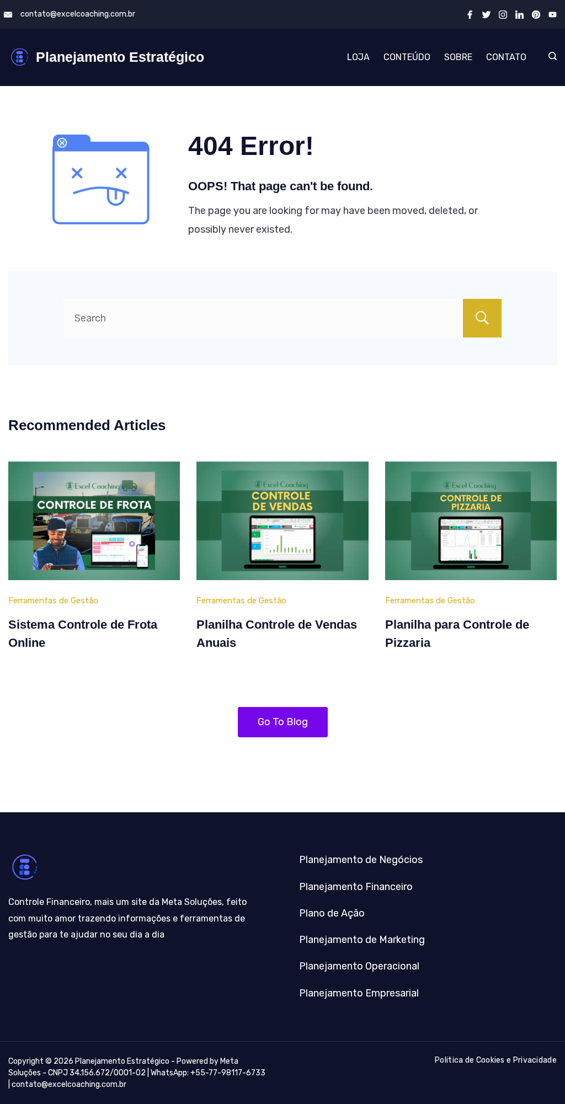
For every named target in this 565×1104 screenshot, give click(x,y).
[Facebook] (470, 14)
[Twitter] (486, 14)
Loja (358, 57)
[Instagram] (503, 14)
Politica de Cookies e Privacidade (496, 1060)
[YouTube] (552, 14)
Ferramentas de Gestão (53, 600)
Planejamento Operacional (359, 966)
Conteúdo (406, 57)
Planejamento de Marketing (362, 940)
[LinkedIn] (519, 14)
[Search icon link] (550, 57)
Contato (506, 57)
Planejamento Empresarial (359, 993)
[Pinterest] (536, 14)
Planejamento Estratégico (120, 57)
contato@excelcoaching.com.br (77, 14)
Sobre (458, 57)
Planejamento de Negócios (361, 860)
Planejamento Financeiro (356, 887)
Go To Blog (283, 722)
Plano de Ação (332, 913)
